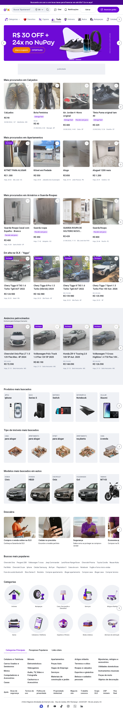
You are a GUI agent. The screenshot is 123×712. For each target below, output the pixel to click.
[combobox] (31, 10)
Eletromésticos (34, 663)
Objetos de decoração (108, 679)
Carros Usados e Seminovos (11, 665)
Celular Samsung (40, 567)
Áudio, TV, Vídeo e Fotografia (36, 673)
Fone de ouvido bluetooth (13, 572)
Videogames (33, 668)
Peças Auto (56, 663)
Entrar (88, 10)
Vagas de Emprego (59, 668)
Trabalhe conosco (84, 692)
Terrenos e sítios (82, 663)
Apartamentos (57, 659)
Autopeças (98, 19)
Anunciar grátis (110, 10)
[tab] (15, 650)
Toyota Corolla (102, 562)
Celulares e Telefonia (13, 659)
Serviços (55, 672)
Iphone (29, 567)
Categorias (13, 19)
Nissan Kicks (114, 562)
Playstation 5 (61, 567)
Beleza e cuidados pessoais (83, 678)
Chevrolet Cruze (19, 567)
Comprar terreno (112, 572)
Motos (7, 671)
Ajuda (6, 692)
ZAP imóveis (106, 692)
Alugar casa (99, 572)
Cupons (46, 19)
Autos (84, 19)
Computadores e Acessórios (11, 676)
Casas (6, 682)
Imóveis (71, 19)
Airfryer (52, 567)
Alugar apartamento (72, 572)
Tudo (58, 19)
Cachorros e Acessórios (33, 681)
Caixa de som (73, 567)
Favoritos (31, 19)
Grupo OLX (96, 692)
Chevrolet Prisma (88, 562)
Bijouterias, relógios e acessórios (108, 660)
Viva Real (115, 692)
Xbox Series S (30, 572)
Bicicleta (40, 572)
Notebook (84, 567)
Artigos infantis (82, 659)
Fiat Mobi (7, 567)
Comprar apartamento (54, 572)
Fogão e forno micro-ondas (100, 567)
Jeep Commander (52, 562)
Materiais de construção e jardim (60, 678)
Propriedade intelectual (58, 692)
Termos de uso (29, 692)
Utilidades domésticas (108, 666)
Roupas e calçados (83, 668)
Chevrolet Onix (9, 562)
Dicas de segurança (14, 692)
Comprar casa (87, 572)
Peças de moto (105, 675)
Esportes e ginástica (84, 672)
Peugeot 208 (22, 562)
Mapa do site (74, 692)
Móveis (31, 659)
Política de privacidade (41, 692)
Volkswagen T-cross (36, 562)
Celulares (114, 19)
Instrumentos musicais (108, 671)
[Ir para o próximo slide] (120, 106)
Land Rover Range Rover (70, 562)
